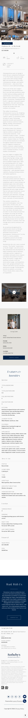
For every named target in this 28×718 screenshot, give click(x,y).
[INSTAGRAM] (12, 696)
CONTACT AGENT (14, 357)
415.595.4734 (4, 642)
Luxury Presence (18, 701)
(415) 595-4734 (7, 342)
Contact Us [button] (14, 617)
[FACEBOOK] (19, 696)
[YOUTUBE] (8, 696)
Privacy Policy (20, 708)
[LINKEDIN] (15, 696)
